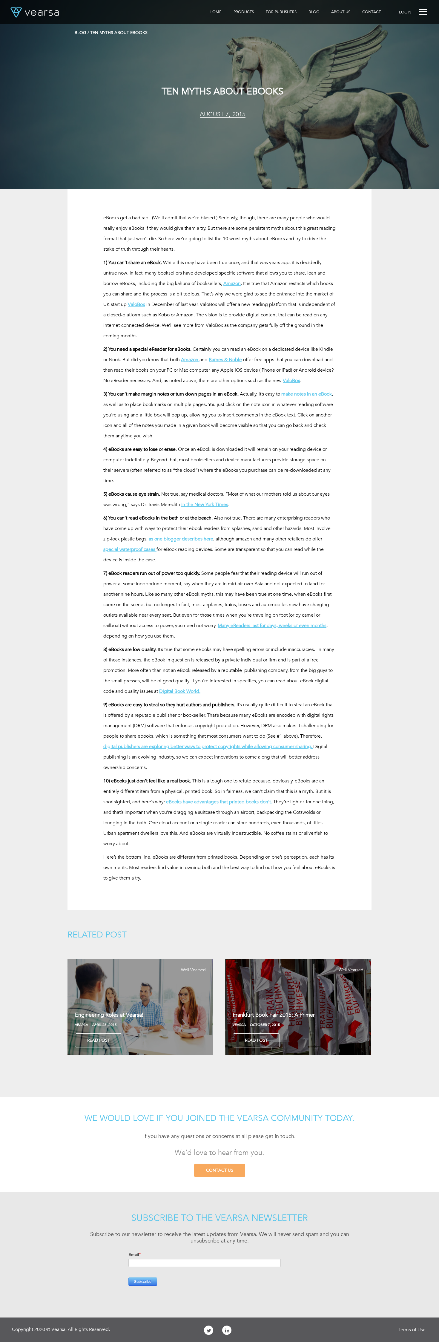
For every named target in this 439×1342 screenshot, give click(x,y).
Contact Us (219, 1170)
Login (405, 12)
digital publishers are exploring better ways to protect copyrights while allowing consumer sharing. (208, 747)
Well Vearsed (193, 969)
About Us (340, 11)
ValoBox (136, 304)
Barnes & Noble (225, 360)
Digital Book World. (179, 691)
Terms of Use (412, 1330)
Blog (313, 11)
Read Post (98, 1040)
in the (204, 505)
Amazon (232, 284)
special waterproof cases (129, 549)
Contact (371, 11)
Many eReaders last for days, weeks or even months (272, 626)
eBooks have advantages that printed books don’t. (219, 802)
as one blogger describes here (181, 539)
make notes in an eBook (306, 394)
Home (216, 11)
